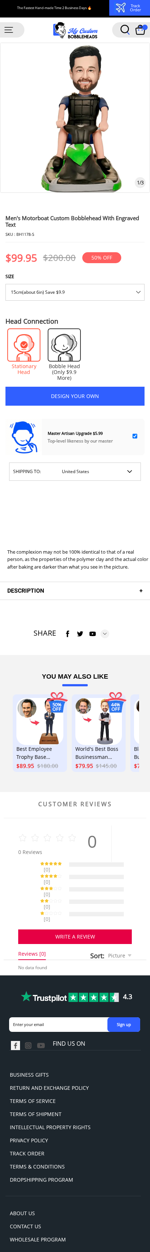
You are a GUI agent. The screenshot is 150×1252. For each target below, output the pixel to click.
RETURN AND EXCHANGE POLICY (49, 1062)
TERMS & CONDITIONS (37, 1141)
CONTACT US (25, 1200)
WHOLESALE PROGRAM (38, 1213)
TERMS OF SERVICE (33, 1075)
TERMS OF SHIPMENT (36, 1088)
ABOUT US (22, 1187)
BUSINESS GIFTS (29, 1049)
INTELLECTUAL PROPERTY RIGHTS (50, 1101)
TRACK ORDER (27, 1127)
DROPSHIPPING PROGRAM (41, 1154)
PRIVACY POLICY (29, 1114)
